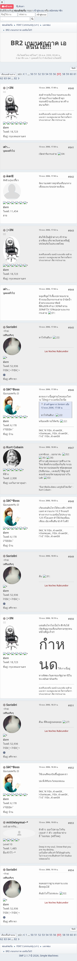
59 (67, 74)
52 (39, 74)
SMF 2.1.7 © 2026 (29, 955)
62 (1, 78)
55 (50, 74)
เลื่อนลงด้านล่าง (8, 74)
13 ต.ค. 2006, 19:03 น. (48, 822)
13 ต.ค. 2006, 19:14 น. (48, 869)
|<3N (9, 88)
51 (35, 74)
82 (15, 78)
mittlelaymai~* (17, 822)
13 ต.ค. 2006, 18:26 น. (48, 767)
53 (43, 74)
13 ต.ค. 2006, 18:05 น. (48, 555)
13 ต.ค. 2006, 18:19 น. (48, 618)
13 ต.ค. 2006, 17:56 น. (48, 289)
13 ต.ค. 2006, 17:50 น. (48, 146)
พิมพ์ (73, 68)
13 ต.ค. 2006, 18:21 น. (48, 704)
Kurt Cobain (14, 447)
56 (54, 74)
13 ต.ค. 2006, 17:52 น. (48, 229)
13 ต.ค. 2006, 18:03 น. (48, 500)
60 (71, 74)
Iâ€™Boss (13, 389)
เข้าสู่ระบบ (38, 10)
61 (75, 74)
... (29, 74)
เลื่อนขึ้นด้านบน (8, 935)
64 (9, 78)
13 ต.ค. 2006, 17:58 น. (48, 326)
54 (46, 74)
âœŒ (10, 176)
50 (31, 74)
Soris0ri (11, 327)
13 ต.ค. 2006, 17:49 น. (48, 87)
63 (5, 78)
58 (63, 74)
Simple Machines (49, 955)
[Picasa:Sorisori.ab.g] (4, 374)
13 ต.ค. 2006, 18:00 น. (48, 447)
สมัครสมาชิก (55, 10)
